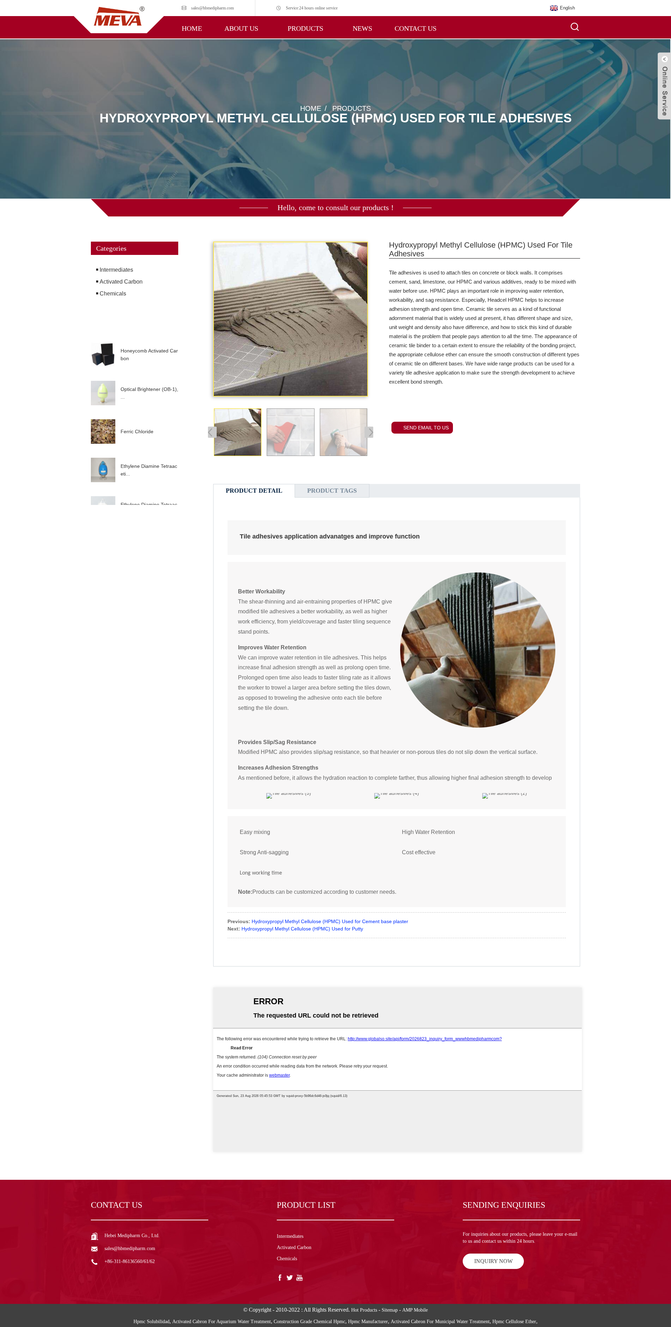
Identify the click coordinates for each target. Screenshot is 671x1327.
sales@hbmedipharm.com (212, 8)
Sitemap (390, 1310)
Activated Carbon (121, 282)
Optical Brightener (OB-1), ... (149, 393)
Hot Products (364, 1310)
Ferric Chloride (137, 431)
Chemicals (113, 294)
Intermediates (116, 270)
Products (305, 28)
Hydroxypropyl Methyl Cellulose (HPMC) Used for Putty (302, 929)
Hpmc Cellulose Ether (514, 1321)
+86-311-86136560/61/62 (129, 1261)
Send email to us (426, 427)
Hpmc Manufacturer (368, 1321)
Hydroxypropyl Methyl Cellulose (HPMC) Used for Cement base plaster (330, 921)
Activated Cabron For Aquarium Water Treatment (221, 1321)
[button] (134, 330)
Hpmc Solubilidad (151, 1321)
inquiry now (493, 1261)
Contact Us (415, 28)
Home (192, 28)
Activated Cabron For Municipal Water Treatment (440, 1321)
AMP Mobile (415, 1310)
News (362, 28)
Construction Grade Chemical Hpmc (309, 1321)
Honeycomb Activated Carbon (149, 354)
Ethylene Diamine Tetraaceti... (149, 470)
